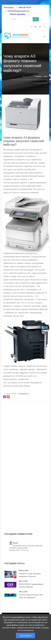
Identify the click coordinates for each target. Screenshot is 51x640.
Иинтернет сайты (14, 550)
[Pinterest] (44, 27)
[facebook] (31, 27)
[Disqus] (25, 433)
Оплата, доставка (17, 14)
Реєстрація (9, 7)
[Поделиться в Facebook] (4, 396)
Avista (15, 543)
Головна (38, 76)
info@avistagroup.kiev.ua (18, 11)
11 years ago (24, 550)
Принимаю (25, 635)
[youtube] (40, 27)
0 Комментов (23, 394)
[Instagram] (35, 27)
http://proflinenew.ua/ (19, 546)
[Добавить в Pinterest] (8, 396)
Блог (46, 76)
